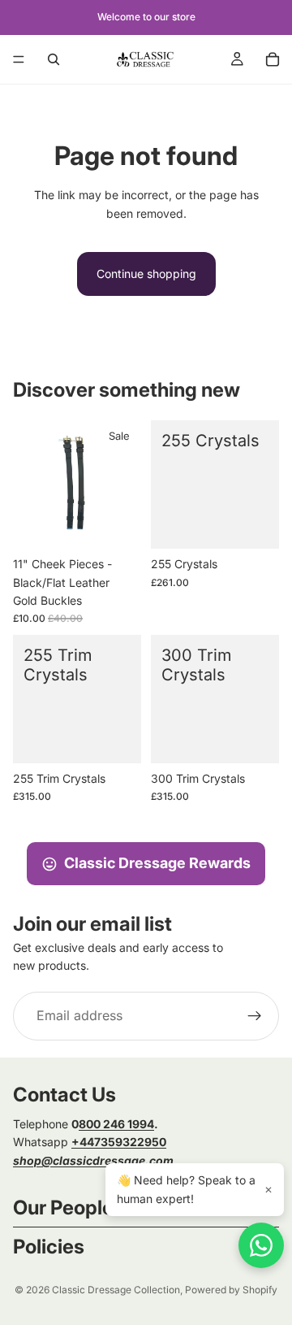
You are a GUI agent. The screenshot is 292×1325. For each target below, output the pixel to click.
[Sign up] (255, 1016)
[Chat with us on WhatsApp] (261, 1245)
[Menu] (18, 59)
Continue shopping (146, 273)
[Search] (53, 59)
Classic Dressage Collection (116, 1290)
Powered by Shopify (231, 1290)
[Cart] (272, 59)
